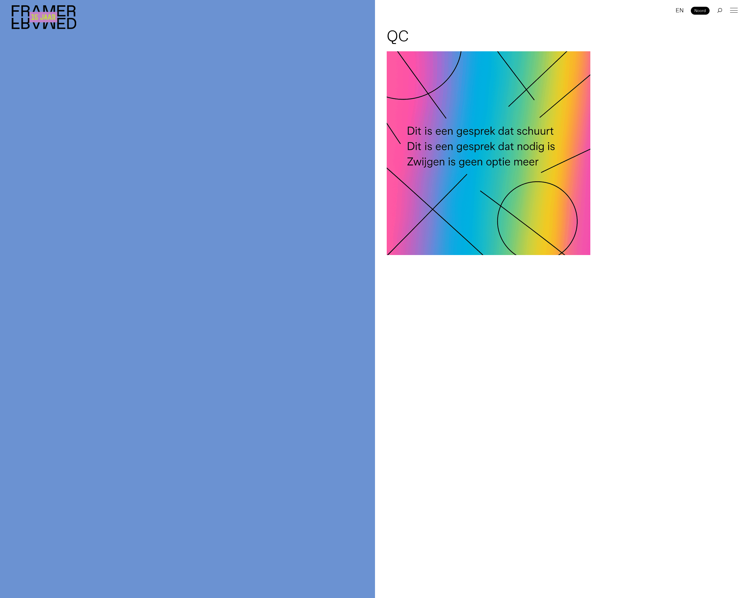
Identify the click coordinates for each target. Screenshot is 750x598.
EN (680, 10)
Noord (700, 10)
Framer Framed (44, 17)
